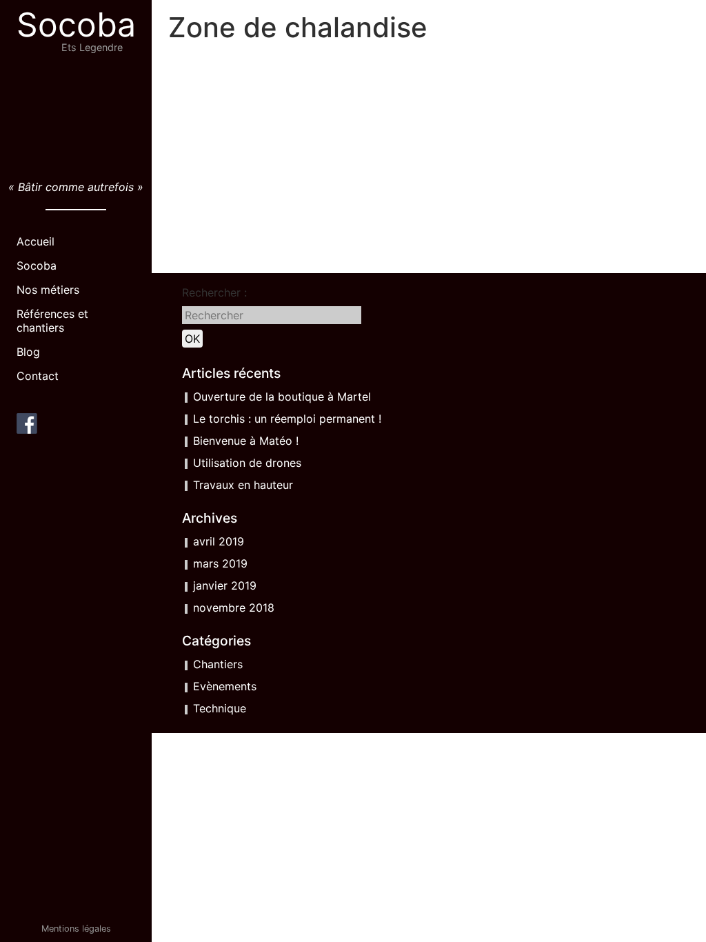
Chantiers (218, 664)
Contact (38, 376)
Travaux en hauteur (243, 485)
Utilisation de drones (247, 463)
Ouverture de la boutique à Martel (282, 396)
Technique (219, 708)
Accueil (35, 241)
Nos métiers (48, 290)
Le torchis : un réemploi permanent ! (287, 418)
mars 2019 (220, 563)
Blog (28, 352)
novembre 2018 (233, 607)
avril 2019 (218, 541)
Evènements (224, 686)
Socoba (76, 24)
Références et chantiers (52, 320)
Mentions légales (76, 928)
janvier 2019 (224, 585)
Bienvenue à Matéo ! (246, 441)
